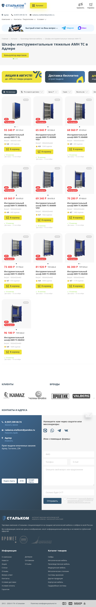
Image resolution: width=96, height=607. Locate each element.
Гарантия (5, 589)
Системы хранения (55, 575)
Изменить (9, 441)
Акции (4, 564)
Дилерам (28, 557)
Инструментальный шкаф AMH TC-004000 (77, 135)
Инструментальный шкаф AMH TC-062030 (77, 272)
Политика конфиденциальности (43, 603)
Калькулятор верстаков (15, 55)
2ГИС (22, 481)
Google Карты (31, 481)
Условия (40, 19)
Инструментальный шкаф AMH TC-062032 (14, 338)
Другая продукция (55, 578)
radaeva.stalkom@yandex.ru (43, 15)
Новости (5, 560)
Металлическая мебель (57, 560)
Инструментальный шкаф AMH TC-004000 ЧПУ (46, 205)
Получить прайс (11, 433)
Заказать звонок (11, 425)
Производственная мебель (59, 564)
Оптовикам (29, 560)
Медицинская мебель (56, 568)
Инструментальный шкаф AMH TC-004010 (14, 272)
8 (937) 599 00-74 (20, 15)
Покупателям (28, 19)
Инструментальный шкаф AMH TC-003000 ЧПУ (46, 137)
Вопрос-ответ (7, 575)
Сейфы (51, 557)
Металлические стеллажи (58, 571)
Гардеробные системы (57, 586)
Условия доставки (9, 582)
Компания (6, 19)
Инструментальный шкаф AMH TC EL (14, 135)
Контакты (18, 19)
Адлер (6, 15)
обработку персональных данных (78, 502)
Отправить (52, 500)
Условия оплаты (8, 586)
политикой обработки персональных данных (80, 499)
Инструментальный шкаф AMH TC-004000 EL (15, 204)
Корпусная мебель (55, 582)
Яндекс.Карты (9, 481)
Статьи (4, 568)
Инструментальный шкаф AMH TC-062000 (77, 204)
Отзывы (5, 571)
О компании (7, 557)
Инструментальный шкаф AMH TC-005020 (46, 272)
